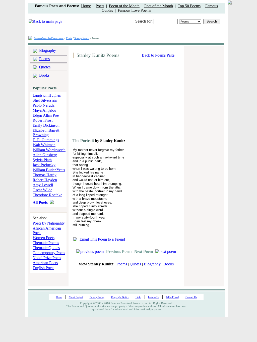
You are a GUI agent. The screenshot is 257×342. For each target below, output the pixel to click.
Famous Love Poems (134, 10)
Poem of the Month (124, 6)
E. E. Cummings (46, 140)
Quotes (44, 67)
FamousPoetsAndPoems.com (48, 38)
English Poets (43, 268)
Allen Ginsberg (45, 155)
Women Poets (43, 238)
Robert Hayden (45, 180)
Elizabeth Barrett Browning (46, 132)
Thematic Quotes (46, 248)
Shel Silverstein (45, 100)
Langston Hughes (47, 95)
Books (44, 75)
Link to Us (153, 297)
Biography (47, 50)
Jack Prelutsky (44, 165)
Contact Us (191, 297)
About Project (76, 297)
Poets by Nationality (49, 223)
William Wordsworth (49, 150)
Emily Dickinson (46, 125)
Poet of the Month (158, 6)
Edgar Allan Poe (46, 115)
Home (86, 6)
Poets (100, 6)
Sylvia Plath (42, 160)
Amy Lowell (43, 185)
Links (138, 297)
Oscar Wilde (42, 190)
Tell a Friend (172, 297)
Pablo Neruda (43, 105)
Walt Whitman (44, 145)
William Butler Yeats (49, 170)
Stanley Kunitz (81, 38)
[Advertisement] (114, 100)
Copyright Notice (120, 297)
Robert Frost (42, 120)
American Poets (45, 263)
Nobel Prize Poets (47, 258)
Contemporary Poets (49, 253)
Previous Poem (119, 251)
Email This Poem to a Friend (102, 239)
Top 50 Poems (189, 6)
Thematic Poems (46, 243)
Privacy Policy (97, 297)
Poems (44, 59)
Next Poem (143, 251)
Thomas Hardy (44, 175)
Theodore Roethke (47, 195)
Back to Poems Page (158, 55)
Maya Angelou (44, 110)
